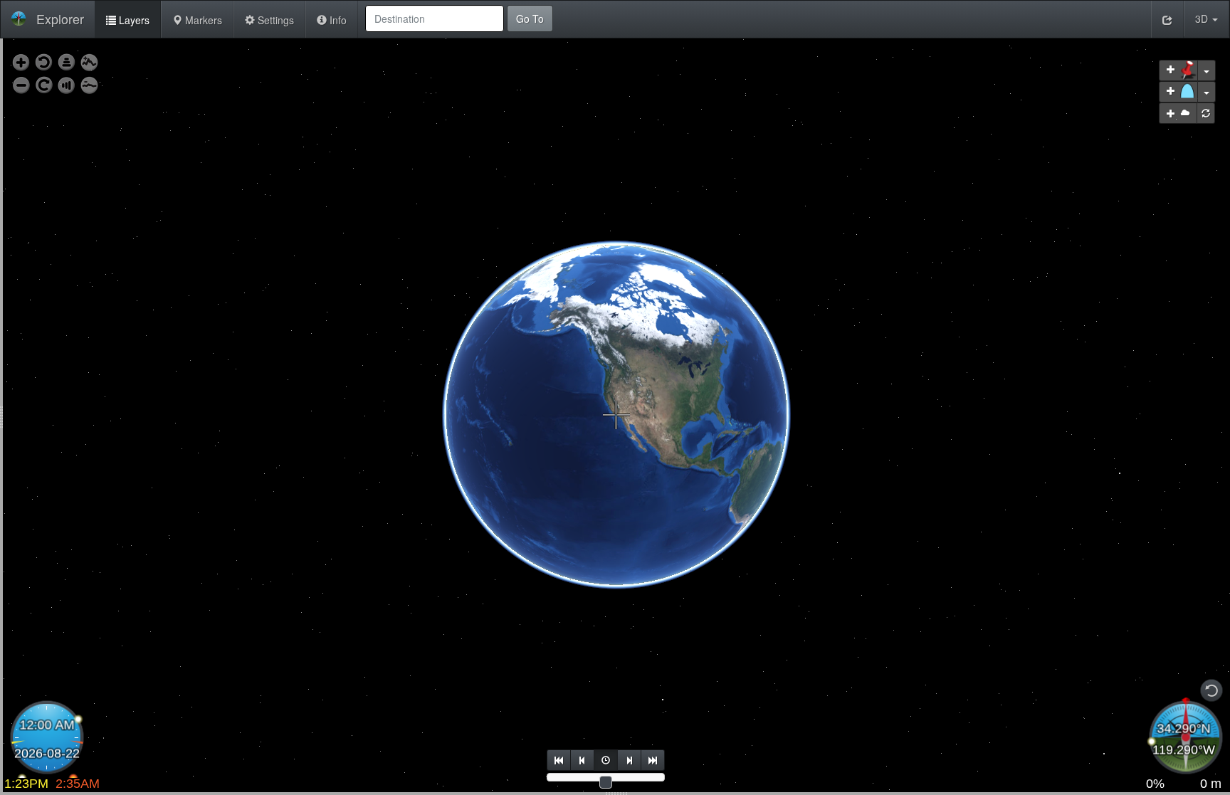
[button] (1206, 18)
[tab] (128, 19)
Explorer (60, 18)
